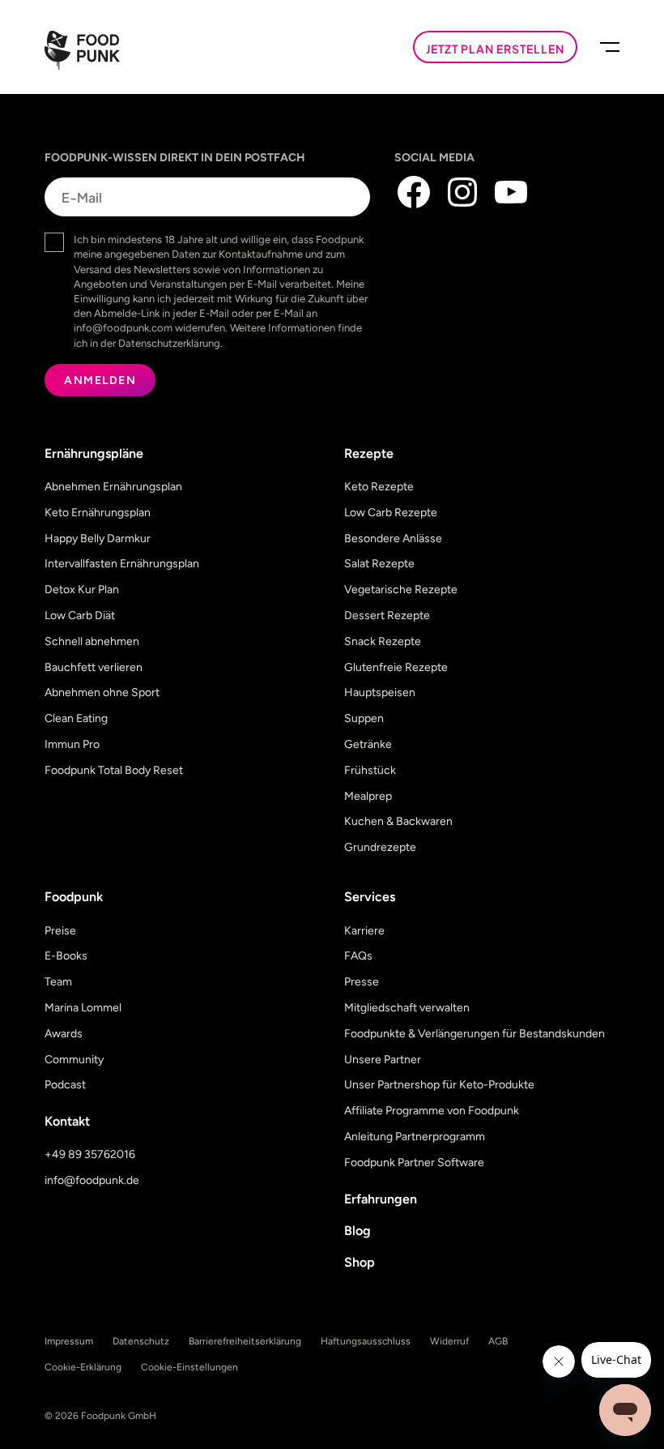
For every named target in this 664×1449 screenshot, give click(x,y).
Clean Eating (76, 718)
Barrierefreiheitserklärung (245, 1341)
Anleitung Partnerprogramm (414, 1136)
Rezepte (369, 453)
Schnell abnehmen (92, 641)
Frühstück (370, 770)
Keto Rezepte (379, 487)
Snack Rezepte (382, 641)
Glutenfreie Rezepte (396, 667)
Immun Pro (72, 744)
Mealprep (368, 796)
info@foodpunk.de (92, 1180)
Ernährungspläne (94, 453)
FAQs (358, 956)
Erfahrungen (380, 1199)
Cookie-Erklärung (83, 1367)
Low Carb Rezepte (390, 512)
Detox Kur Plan (82, 589)
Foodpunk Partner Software (414, 1162)
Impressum (69, 1341)
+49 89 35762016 (90, 1154)
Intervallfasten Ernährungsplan (122, 564)
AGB (498, 1341)
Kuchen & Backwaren (398, 821)
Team (58, 982)
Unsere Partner (382, 1059)
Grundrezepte (380, 847)
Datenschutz (141, 1341)
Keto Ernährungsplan (98, 512)
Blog (357, 1230)
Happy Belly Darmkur (98, 538)
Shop (359, 1262)
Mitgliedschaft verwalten (407, 1008)
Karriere (364, 931)
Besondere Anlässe (393, 538)
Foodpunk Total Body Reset (114, 770)
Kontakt (67, 1121)
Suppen (364, 718)
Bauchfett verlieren (94, 667)
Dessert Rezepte (387, 615)
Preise (60, 931)
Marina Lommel (83, 1008)
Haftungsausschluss (366, 1341)
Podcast (65, 1085)
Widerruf (449, 1341)
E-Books (66, 956)
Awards (64, 1034)
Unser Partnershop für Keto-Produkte (439, 1085)
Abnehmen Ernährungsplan (113, 487)
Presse (361, 982)
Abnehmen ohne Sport (102, 692)
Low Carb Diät (80, 615)
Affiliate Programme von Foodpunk (431, 1111)
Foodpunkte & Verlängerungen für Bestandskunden (474, 1034)
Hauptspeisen (379, 692)
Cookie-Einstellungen (189, 1367)
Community (74, 1059)
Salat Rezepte (379, 564)
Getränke (368, 744)
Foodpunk (74, 896)
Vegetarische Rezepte (401, 589)
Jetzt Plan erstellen (495, 48)
